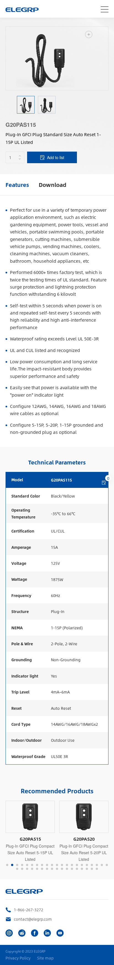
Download (52, 184)
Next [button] (105, 58)
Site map (45, 958)
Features (17, 184)
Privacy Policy (18, 958)
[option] (57, 58)
